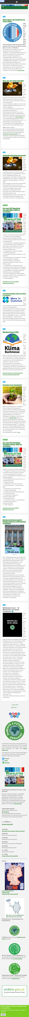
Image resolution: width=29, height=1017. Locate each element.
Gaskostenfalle (5, 892)
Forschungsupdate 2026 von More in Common (14, 294)
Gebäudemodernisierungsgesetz (10, 894)
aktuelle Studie (13, 417)
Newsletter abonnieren (8, 283)
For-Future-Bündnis (17, 958)
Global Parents (16, 978)
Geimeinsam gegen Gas (8, 890)
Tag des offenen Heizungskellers (10, 856)
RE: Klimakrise (5, 812)
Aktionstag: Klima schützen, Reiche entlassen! (13, 831)
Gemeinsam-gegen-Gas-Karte (10, 134)
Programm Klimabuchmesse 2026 (11, 374)
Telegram (6, 758)
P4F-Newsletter (18, 803)
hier (19, 432)
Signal (6, 760)
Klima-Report (21, 70)
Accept (3, 1014)
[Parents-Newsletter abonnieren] (14, 777)
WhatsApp (7, 762)
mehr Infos (3, 1011)
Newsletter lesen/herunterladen (11, 281)
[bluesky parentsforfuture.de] (17, 716)
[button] (16, 2)
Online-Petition (19, 116)
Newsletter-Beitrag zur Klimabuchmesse (13, 373)
